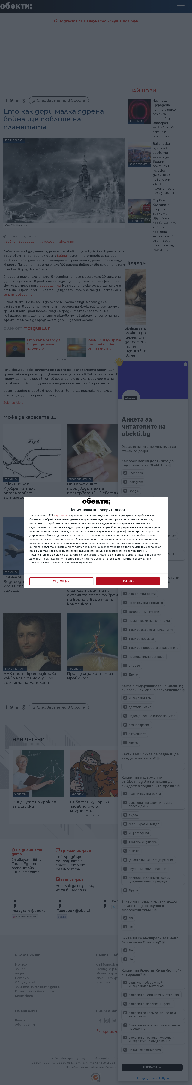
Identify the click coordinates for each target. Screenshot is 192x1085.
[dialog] (96, 542)
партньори (60, 515)
